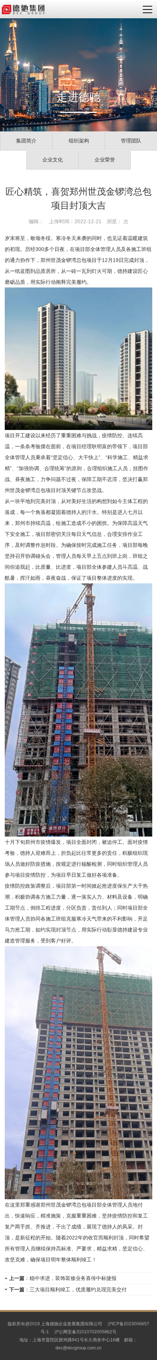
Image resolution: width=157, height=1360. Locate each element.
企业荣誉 (105, 160)
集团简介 (26, 141)
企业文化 (52, 160)
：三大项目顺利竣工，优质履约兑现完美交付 (68, 1289)
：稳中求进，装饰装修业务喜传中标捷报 (62, 1278)
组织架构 (79, 141)
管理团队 (131, 141)
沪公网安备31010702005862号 (85, 1331)
